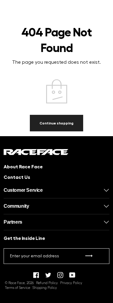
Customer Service (23, 190)
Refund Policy (47, 283)
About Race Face (23, 166)
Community (16, 206)
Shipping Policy (45, 287)
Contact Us (17, 177)
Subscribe (89, 257)
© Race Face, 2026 (19, 283)
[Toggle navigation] (8, 14)
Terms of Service (17, 287)
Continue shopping (56, 123)
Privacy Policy (71, 283)
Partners (13, 222)
